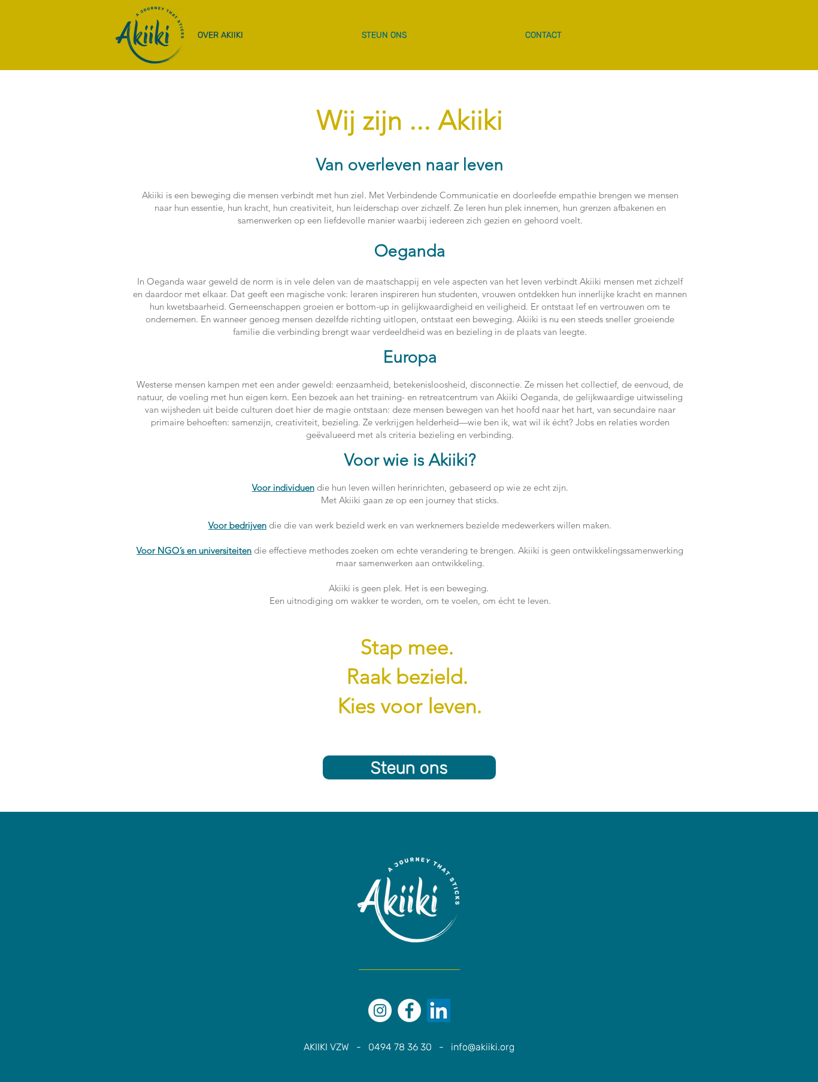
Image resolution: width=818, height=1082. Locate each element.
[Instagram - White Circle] (380, 1010)
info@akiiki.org (482, 1047)
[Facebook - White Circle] (409, 1010)
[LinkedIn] (438, 1010)
